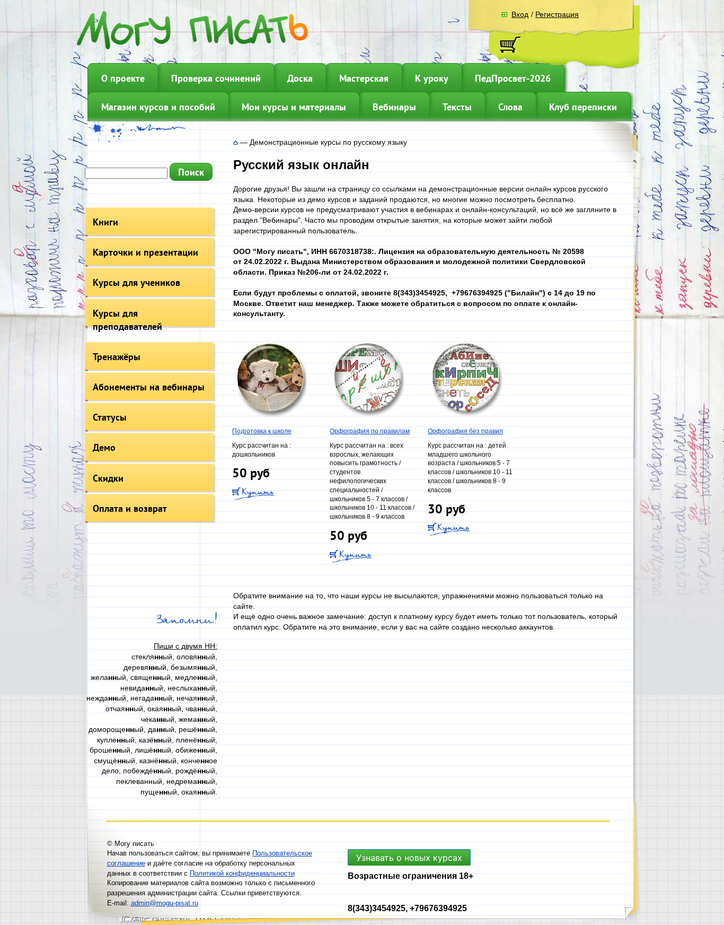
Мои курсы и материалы (294, 107)
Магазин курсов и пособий (158, 107)
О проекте (123, 78)
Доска (300, 78)
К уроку (431, 78)
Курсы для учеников (136, 282)
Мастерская (364, 78)
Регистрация (557, 14)
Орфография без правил (465, 431)
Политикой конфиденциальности (242, 873)
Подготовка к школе (262, 431)
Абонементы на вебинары (149, 387)
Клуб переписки (583, 107)
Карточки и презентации (145, 252)
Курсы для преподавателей (127, 320)
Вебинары (394, 107)
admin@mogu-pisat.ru (164, 903)
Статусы (110, 417)
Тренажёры (116, 357)
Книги (105, 222)
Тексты (457, 107)
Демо (104, 447)
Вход (519, 14)
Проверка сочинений (216, 78)
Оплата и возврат (130, 508)
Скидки (108, 478)
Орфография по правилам (370, 431)
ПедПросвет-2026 (513, 78)
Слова (510, 107)
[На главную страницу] (235, 142)
